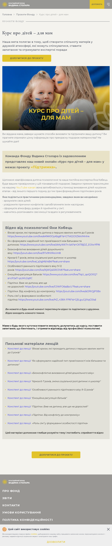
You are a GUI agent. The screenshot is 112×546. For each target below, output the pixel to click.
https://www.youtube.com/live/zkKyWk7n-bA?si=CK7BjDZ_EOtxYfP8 (59, 244)
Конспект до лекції (19, 348)
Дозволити (56, 542)
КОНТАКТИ (11, 505)
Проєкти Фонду (25, 14)
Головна (7, 14)
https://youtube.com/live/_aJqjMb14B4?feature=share (39, 261)
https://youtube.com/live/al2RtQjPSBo (78, 291)
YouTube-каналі (26, 187)
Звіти (7, 498)
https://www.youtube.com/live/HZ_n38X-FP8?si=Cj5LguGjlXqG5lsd (57, 299)
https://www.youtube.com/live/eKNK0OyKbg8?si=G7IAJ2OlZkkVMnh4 (48, 236)
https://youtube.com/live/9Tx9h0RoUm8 (37, 253)
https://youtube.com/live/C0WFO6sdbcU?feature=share (57, 286)
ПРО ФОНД (11, 491)
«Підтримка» (43, 167)
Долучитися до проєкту (26, 58)
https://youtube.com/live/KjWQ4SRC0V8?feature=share (47, 270)
